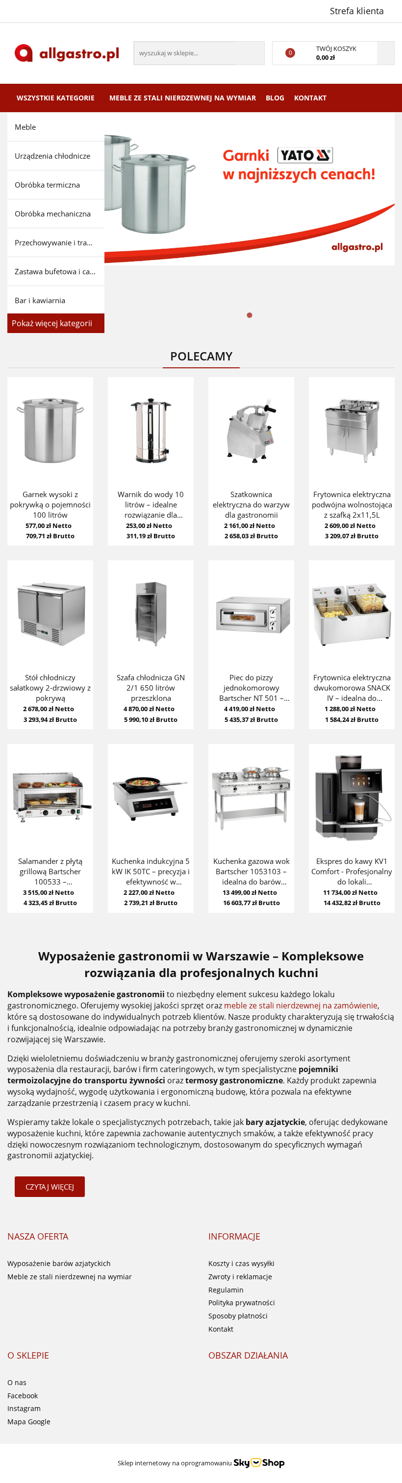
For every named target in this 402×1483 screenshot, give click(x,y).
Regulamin (226, 1289)
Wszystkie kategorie (56, 97)
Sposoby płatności (238, 1315)
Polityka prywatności (241, 1302)
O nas (16, 1382)
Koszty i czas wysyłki (241, 1263)
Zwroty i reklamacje (240, 1276)
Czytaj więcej (49, 1187)
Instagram (24, 1408)
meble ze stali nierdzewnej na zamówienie (300, 1005)
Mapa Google (28, 1421)
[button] (37, 1237)
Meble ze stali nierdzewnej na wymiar (182, 97)
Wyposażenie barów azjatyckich (59, 1263)
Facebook (22, 1395)
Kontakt (310, 97)
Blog (275, 97)
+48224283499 (16, 10)
